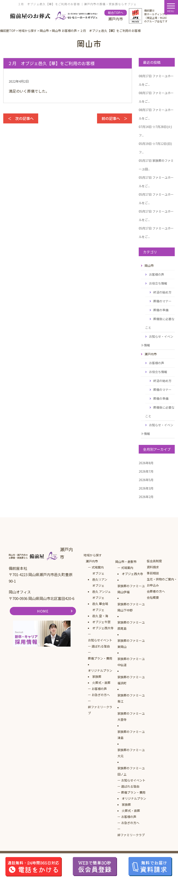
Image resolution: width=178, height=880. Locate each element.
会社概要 (153, 597)
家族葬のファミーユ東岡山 (131, 643)
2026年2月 (146, 497)
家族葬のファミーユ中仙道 (131, 662)
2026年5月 (146, 480)
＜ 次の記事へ (21, 118)
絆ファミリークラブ (100, 710)
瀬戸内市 (92, 561)
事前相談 (153, 573)
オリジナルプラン (100, 670)
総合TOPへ (115, 12)
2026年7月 (146, 471)
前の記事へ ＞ (114, 118)
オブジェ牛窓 (101, 622)
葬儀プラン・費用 (100, 658)
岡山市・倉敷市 (126, 561)
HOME (42, 611)
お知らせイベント (100, 640)
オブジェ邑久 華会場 (100, 600)
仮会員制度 (154, 561)
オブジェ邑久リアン (99, 576)
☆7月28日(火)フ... (155, 131)
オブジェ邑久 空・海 (100, 613)
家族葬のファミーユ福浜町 (131, 680)
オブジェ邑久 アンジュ (101, 588)
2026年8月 (146, 463)
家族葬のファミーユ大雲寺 (131, 716)
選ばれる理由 (101, 646)
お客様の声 (156, 274)
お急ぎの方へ (101, 695)
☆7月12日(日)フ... (155, 147)
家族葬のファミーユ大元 (131, 753)
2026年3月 (146, 488)
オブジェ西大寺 (103, 628)
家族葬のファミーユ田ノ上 (131, 771)
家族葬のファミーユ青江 (131, 698)
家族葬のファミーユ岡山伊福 (131, 589)
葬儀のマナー (162, 301)
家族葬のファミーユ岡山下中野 (131, 607)
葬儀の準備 (160, 310)
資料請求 (153, 567)
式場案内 (98, 567)
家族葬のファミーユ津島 (131, 734)
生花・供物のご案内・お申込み (162, 582)
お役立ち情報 (158, 283)
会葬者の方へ (156, 591)
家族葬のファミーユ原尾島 (131, 625)
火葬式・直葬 (101, 682)
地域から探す (93, 555)
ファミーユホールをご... (156, 80)
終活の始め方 (162, 292)
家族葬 (96, 676)
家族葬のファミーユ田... (156, 164)
